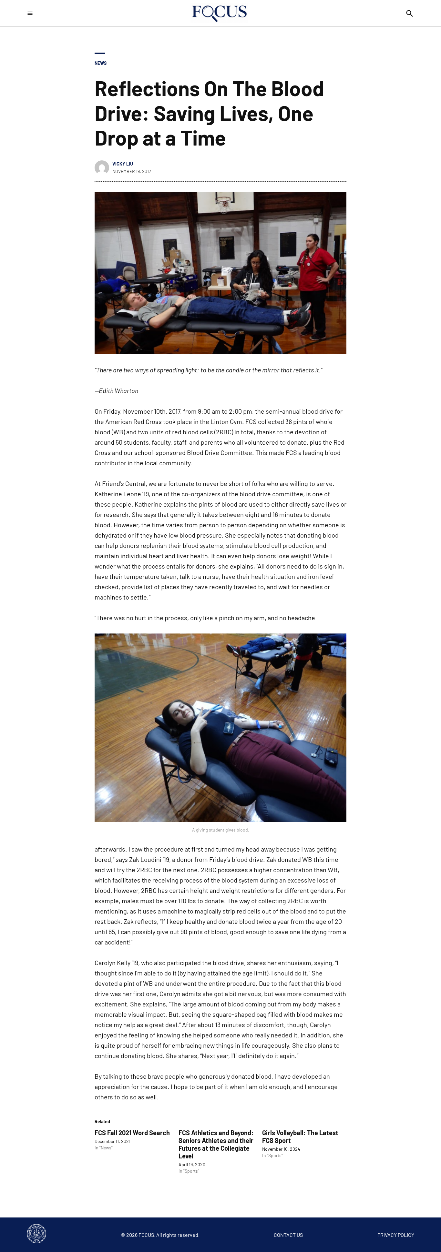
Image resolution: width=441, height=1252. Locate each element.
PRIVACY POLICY (395, 1235)
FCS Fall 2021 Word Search (132, 1132)
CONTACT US (288, 1235)
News (101, 63)
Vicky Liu (122, 164)
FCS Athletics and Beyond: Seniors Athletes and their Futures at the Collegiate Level (216, 1144)
